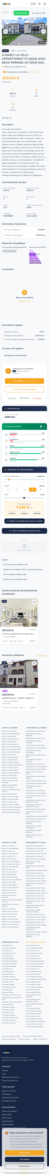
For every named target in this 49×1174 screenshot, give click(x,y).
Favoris (13, 398)
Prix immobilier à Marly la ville (14, 574)
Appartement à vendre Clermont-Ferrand (34, 806)
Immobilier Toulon (8, 982)
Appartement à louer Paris (35, 846)
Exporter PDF (40, 13)
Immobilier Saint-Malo (9, 964)
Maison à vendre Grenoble (11, 773)
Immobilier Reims (8, 974)
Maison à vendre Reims (9, 760)
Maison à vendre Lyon (9, 736)
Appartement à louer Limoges (36, 925)
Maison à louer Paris (8, 846)
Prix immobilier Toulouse (34, 953)
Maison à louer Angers (9, 885)
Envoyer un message (26, 389)
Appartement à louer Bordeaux (36, 870)
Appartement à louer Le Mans (36, 917)
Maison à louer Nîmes (9, 893)
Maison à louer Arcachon (10, 924)
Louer (4, 1074)
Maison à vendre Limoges (10, 804)
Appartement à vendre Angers (36, 783)
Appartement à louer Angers (35, 891)
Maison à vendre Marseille (10, 734)
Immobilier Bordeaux (9, 966)
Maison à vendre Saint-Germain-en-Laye (9, 786)
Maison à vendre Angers (10, 770)
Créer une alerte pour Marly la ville (26, 531)
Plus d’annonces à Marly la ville (15, 564)
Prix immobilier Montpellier (35, 961)
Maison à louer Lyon (8, 851)
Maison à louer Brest (9, 909)
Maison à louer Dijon (8, 890)
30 (41, 490)
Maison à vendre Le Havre (10, 762)
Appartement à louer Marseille (36, 848)
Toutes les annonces (10, 1080)
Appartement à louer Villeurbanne (33, 928)
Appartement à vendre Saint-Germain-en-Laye (36, 801)
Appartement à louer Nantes (35, 859)
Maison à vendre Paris (9, 731)
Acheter (5, 1070)
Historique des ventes (10, 1097)
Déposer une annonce (10, 1077)
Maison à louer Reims (9, 874)
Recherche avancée (8, 1039)
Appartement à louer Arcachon (36, 932)
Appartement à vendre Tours (36, 819)
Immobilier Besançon (9, 1023)
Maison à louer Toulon (9, 882)
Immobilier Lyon (7, 951)
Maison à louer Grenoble (10, 887)
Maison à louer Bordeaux (10, 867)
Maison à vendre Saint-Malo (11, 749)
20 (24, 490)
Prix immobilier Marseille (34, 948)
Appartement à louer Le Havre (36, 881)
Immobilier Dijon (7, 990)
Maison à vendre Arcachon (11, 810)
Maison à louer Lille (8, 869)
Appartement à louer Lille (34, 873)
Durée (6, 486)
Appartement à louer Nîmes (35, 898)
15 (16, 490)
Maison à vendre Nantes (10, 744)
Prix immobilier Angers (33, 984)
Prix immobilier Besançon (34, 1027)
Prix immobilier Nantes (33, 958)
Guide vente (6, 1118)
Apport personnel (12, 476)
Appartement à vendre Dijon (35, 790)
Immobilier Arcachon (9, 1020)
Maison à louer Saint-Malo (10, 864)
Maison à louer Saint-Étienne (11, 880)
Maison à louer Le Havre (10, 877)
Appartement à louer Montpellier (33, 862)
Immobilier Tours (7, 1012)
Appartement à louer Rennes (36, 876)
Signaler (38, 398)
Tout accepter (24, 1153)
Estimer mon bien (24, 1039)
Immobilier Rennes (8, 971)
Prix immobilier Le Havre (34, 977)
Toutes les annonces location (32, 1036)
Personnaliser (24, 1166)
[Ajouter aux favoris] (34, 602)
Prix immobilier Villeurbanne (35, 1021)
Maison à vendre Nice (9, 741)
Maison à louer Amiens (9, 914)
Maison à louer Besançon (10, 927)
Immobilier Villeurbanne (10, 1018)
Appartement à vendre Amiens (36, 816)
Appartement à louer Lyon (35, 851)
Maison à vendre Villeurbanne (12, 807)
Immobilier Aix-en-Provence (11, 995)
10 (8, 490)
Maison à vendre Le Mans (10, 797)
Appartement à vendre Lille (35, 764)
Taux (6, 495)
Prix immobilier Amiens (33, 1014)
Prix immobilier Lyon (32, 951)
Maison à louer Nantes (9, 859)
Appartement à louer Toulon (35, 888)
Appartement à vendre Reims (36, 769)
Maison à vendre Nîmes (9, 778)
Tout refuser (24, 1159)
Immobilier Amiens (8, 1010)
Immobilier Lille (7, 969)
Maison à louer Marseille (10, 848)
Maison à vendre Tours (9, 802)
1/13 (43, 42)
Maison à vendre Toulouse (10, 739)
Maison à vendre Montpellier (11, 747)
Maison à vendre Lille (9, 755)
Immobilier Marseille (9, 948)
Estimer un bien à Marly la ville (15, 579)
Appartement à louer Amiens (36, 920)
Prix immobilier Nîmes (33, 992)
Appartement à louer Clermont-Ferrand (33, 911)
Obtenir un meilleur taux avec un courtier (26, 521)
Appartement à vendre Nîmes (36, 793)
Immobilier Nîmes (8, 992)
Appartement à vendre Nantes (36, 748)
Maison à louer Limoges (10, 919)
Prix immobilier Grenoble (34, 987)
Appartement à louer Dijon (35, 896)
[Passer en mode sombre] (39, 4)
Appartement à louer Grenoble (36, 893)
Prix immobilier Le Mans (34, 1011)
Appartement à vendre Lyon (35, 738)
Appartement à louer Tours (35, 922)
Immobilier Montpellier (9, 961)
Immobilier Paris (7, 945)
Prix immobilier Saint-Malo (35, 964)
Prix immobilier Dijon (33, 990)
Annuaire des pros (9, 1101)
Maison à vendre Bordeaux (11, 752)
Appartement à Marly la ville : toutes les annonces (23, 569)
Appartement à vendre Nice (35, 745)
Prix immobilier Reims (33, 974)
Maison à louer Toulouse (10, 854)
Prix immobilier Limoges (34, 1019)
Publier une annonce (40, 1039)
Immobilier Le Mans (8, 1007)
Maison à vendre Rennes (10, 757)
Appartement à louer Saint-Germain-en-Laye (35, 906)
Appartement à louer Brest (35, 914)
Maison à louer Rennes (9, 872)
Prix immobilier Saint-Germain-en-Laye (33, 1000)
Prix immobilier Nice (32, 956)
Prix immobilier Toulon (33, 982)
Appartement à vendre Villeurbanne (34, 827)
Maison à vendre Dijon (9, 775)
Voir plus (41, 656)
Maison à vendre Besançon (11, 812)
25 (33, 490)
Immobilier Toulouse (8, 953)
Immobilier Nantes (8, 958)
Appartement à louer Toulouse (36, 854)
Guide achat (7, 1114)
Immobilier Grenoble (9, 987)
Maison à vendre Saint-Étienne (12, 765)
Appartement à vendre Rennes (36, 767)
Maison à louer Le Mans (9, 911)
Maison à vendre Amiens (10, 799)
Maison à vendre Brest (9, 794)
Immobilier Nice (7, 956)
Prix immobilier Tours (33, 1016)
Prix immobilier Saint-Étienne (36, 979)
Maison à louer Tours (9, 917)
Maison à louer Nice (8, 856)
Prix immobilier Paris (33, 945)
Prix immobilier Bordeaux (34, 966)
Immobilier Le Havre (8, 977)
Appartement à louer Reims (35, 878)
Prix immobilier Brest (33, 1008)
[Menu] (44, 3)
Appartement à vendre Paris (35, 731)
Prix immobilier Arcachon (34, 1024)
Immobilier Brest (7, 1005)
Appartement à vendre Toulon (36, 781)
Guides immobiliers (9, 1111)
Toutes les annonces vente (11, 1036)
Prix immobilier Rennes (33, 971)
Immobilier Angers (8, 984)
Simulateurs (6, 1094)
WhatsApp (22, 13)
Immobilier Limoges (8, 1015)
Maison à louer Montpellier (11, 861)
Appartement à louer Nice (35, 856)
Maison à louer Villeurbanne (11, 922)
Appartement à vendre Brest (36, 809)
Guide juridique (8, 1124)
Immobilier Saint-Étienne (10, 979)
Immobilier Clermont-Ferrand (12, 1002)
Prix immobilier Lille (32, 969)
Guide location (7, 1121)
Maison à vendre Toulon (10, 768)
